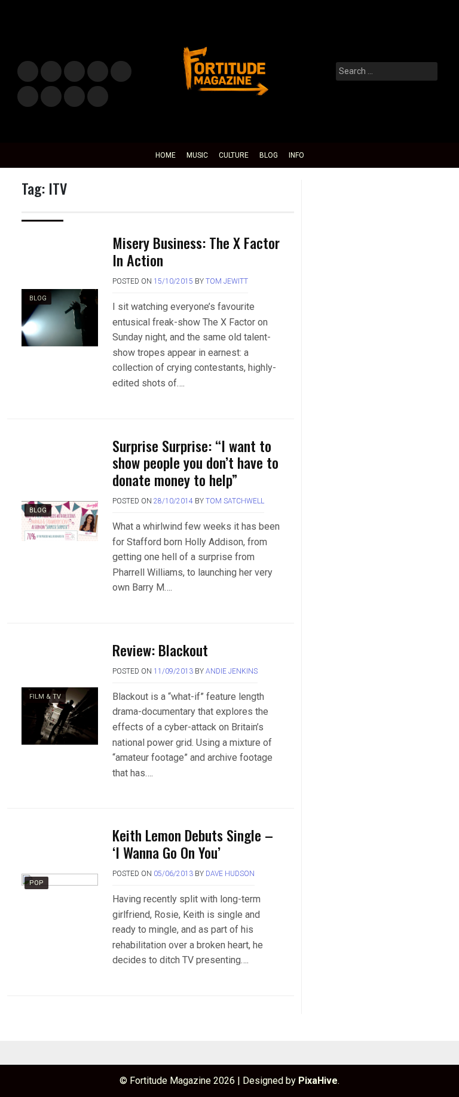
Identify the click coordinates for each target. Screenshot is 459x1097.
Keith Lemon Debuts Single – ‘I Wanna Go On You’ (192, 843)
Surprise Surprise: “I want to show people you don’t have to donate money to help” (195, 463)
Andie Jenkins (232, 671)
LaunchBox (74, 97)
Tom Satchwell (235, 501)
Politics (120, 72)
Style (49, 72)
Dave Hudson (230, 873)
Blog (268, 155)
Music (27, 72)
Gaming (51, 97)
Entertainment (74, 72)
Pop (36, 883)
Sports (27, 97)
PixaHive (318, 1080)
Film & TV (97, 72)
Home (165, 155)
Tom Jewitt (227, 281)
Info (95, 93)
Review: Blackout (160, 649)
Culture (234, 155)
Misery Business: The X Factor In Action (196, 251)
